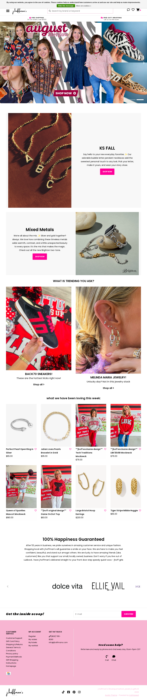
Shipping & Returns (14, 644)
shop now (107, 171)
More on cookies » (83, 6)
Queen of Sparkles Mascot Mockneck (15, 512)
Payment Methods (14, 657)
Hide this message (66, 6)
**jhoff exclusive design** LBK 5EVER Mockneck (124, 451)
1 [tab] (132, 99)
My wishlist (33, 645)
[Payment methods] (9, 674)
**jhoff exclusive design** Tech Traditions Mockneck (89, 453)
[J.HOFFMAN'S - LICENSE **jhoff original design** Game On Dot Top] (56, 486)
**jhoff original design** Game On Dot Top (53, 512)
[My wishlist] (133, 10)
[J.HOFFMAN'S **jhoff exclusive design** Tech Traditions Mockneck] (91, 425)
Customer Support (14, 638)
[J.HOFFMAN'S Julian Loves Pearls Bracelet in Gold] (56, 425)
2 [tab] (140, 99)
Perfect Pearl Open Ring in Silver (19, 451)
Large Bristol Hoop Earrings (85, 512)
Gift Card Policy (13, 641)
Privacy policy (12, 653)
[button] (128, 10)
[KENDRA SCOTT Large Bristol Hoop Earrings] (91, 486)
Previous (9, 63)
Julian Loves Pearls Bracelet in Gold (51, 451)
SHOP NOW (40, 256)
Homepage (11, 666)
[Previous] (7, 586)
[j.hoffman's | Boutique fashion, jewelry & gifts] (27, 10)
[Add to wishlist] (36, 449)
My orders (33, 639)
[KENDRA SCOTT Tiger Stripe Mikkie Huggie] (126, 486)
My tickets (33, 642)
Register (32, 636)
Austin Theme (111, 695)
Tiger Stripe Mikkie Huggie (124, 510)
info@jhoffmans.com (58, 642)
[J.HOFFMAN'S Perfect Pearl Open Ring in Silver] (21, 425)
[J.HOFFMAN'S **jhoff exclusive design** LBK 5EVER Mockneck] (126, 425)
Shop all (37, 384)
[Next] (139, 586)
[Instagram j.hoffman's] (79, 692)
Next (137, 63)
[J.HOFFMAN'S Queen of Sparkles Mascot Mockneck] (21, 486)
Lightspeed (134, 695)
